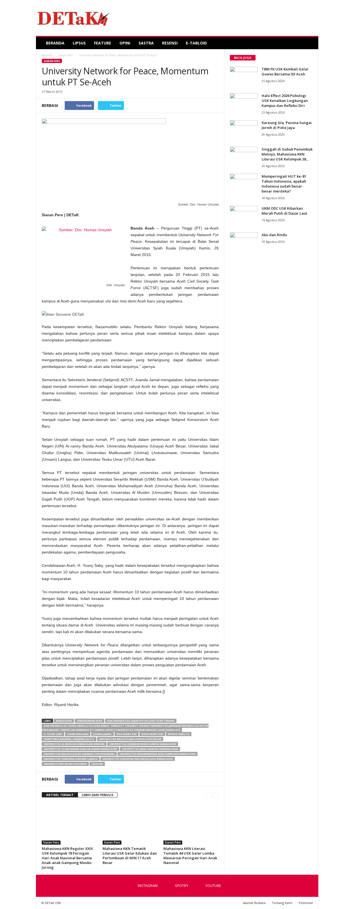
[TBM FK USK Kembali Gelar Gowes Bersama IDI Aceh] (243, 77)
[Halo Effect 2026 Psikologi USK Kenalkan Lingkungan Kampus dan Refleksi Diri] (243, 103)
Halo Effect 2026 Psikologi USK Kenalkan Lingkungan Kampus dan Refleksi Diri (285, 100)
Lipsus (79, 43)
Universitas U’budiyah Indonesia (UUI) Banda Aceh (137, 759)
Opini (124, 43)
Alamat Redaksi (254, 903)
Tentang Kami (282, 903)
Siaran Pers (52, 61)
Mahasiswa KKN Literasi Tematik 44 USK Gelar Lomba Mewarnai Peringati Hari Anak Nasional (190, 855)
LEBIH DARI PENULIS (97, 795)
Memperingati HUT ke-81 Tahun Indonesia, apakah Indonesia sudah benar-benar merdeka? (284, 184)
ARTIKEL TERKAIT (60, 795)
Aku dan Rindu (274, 234)
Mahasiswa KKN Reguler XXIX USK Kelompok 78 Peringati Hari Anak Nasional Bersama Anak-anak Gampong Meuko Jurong (67, 858)
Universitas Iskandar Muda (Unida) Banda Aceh (142, 744)
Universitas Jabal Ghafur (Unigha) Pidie (150, 749)
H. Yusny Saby (53, 734)
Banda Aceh (64, 721)
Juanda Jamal (102, 734)
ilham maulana (77, 734)
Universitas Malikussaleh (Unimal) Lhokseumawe (79, 754)
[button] (310, 43)
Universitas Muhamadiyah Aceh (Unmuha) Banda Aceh (157, 754)
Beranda (55, 43)
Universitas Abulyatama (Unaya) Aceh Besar (130, 739)
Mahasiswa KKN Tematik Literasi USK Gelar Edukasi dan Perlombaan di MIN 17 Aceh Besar (130, 855)
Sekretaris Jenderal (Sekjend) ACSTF (69, 739)
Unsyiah (97, 764)
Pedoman (306, 903)
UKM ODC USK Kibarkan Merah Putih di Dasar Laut (284, 211)
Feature (102, 43)
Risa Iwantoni (126, 734)
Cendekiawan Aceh (89, 721)
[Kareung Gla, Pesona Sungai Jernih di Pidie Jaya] (243, 130)
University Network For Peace (65, 764)
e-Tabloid (196, 43)
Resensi (170, 43)
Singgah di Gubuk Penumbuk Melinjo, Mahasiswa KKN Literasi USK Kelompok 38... (287, 154)
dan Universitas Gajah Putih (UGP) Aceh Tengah (141, 721)
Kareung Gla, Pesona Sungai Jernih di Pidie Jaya (287, 125)
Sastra (146, 43)
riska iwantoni (152, 734)
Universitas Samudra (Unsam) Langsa (71, 759)
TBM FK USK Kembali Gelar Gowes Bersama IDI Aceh (285, 72)
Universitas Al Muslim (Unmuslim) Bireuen (74, 744)
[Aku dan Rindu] (243, 242)
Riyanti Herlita (178, 734)
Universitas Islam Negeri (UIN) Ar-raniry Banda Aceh (80, 749)
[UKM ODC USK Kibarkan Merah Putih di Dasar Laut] (243, 216)
